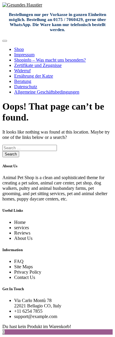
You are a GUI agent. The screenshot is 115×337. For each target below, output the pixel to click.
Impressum (24, 54)
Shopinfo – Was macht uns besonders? (50, 59)
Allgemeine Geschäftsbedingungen (46, 91)
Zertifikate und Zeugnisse (38, 65)
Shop (19, 49)
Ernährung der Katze (33, 75)
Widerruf (22, 70)
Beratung (22, 81)
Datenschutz (25, 86)
